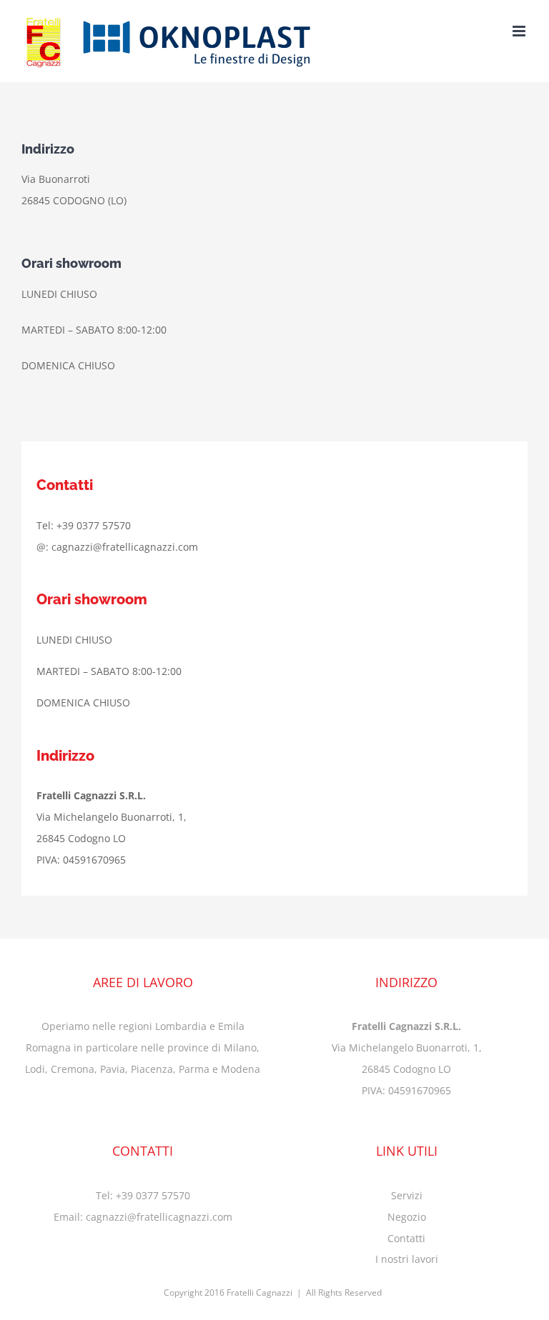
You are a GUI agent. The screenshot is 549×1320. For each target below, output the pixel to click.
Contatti (406, 1238)
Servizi (406, 1195)
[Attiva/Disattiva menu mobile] (520, 31)
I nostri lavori (406, 1259)
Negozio (406, 1217)
